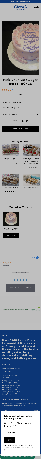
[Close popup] (38, 414)
